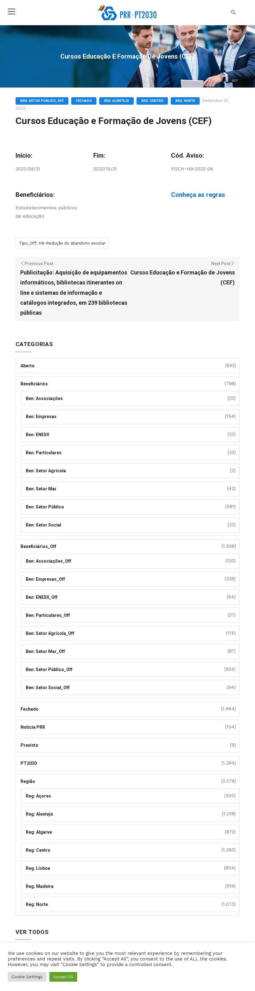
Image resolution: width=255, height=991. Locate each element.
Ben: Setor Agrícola (46, 470)
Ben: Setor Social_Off (48, 687)
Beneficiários (34, 383)
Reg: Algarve (39, 832)
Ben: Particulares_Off (48, 615)
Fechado (84, 101)
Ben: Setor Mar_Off (45, 651)
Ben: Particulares (44, 452)
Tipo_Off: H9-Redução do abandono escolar (62, 243)
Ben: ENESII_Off (42, 597)
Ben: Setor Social (43, 524)
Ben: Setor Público (45, 506)
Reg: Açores (38, 795)
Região (28, 781)
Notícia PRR (33, 727)
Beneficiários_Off (38, 546)
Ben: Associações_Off (48, 561)
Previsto (29, 745)
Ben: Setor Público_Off (42, 101)
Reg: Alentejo (116, 101)
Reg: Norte (185, 101)
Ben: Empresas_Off (45, 579)
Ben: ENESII (37, 434)
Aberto (28, 365)
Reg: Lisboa (38, 868)
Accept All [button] (63, 976)
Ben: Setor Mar (41, 488)
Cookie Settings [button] (27, 976)
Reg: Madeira (39, 886)
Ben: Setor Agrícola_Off (50, 633)
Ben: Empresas (41, 416)
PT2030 (29, 763)
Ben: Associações (44, 398)
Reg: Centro (152, 101)
